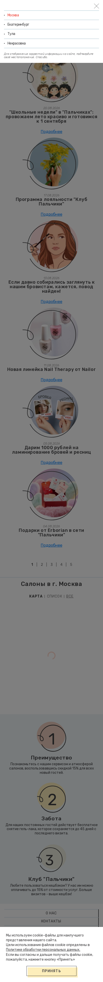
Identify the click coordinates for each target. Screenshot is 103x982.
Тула (11, 34)
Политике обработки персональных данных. (43, 950)
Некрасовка (17, 43)
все (70, 596)
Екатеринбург (18, 24)
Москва (13, 15)
